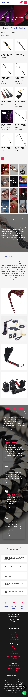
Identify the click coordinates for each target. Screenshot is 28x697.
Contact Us (14, 670)
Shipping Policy (14, 637)
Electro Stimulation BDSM (14, 656)
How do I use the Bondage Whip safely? (14, 584)
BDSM (14, 651)
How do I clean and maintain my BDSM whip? (14, 567)
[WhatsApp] (10, 620)
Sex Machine (14, 658)
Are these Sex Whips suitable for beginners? (14, 575)
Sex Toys (14, 649)
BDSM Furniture (14, 653)
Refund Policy (14, 634)
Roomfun (18, 675)
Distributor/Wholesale (14, 668)
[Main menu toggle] (25, 2)
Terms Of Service (14, 639)
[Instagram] (17, 620)
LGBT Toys (14, 646)
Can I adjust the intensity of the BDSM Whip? (14, 592)
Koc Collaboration (14, 665)
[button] (14, 558)
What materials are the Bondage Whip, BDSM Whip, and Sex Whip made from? (14, 558)
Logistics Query (14, 632)
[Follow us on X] (24, 687)
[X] (14, 620)
